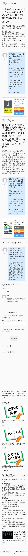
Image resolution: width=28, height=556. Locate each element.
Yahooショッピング (19, 114)
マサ (8, 295)
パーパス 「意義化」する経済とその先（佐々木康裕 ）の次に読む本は (13, 443)
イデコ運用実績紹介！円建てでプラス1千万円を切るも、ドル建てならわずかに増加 (13, 495)
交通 (8, 291)
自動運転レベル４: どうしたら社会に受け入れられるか (19, 101)
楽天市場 (17, 110)
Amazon (17, 108)
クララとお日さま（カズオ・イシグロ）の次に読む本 (12, 466)
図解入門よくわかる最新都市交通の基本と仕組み (19, 222)
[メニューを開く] (25, 3)
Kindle (17, 227)
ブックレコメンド (11, 3)
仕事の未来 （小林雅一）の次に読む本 (13, 421)
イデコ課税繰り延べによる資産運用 (12, 518)
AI (3, 291)
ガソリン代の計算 (9, 284)
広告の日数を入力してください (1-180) (12, 320)
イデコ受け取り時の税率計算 (10, 507)
